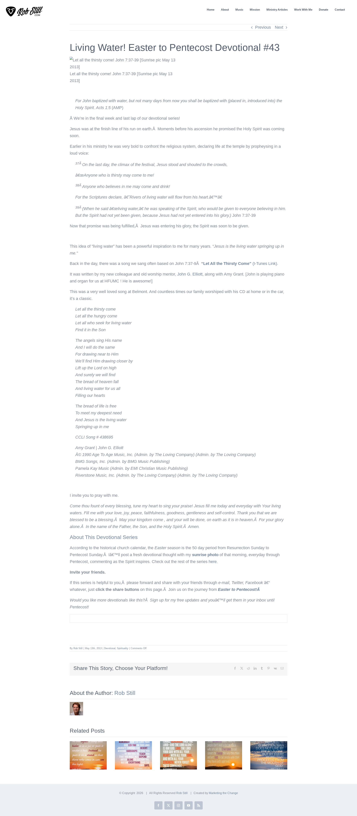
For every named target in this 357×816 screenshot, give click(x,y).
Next (279, 27)
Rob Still (78, 648)
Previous (263, 27)
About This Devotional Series (104, 537)
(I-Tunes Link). (240, 263)
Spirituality (122, 648)
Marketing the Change (223, 793)
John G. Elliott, (190, 274)
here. (213, 561)
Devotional (109, 648)
